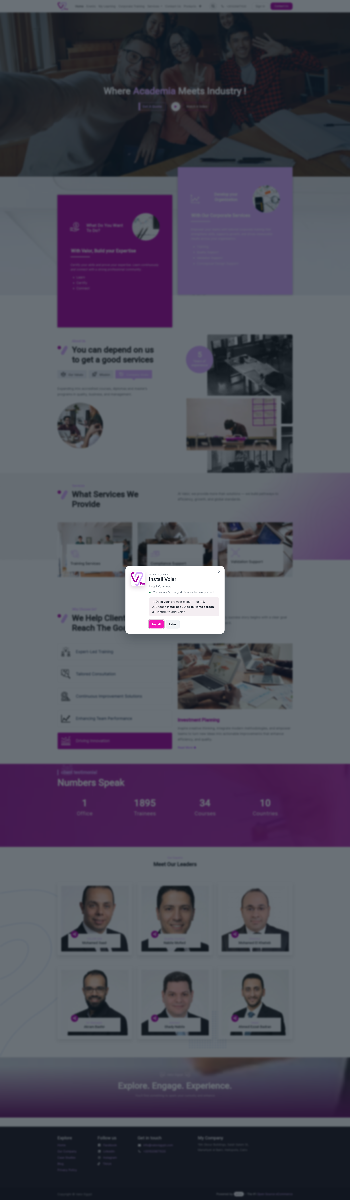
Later (172, 624)
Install (156, 624)
